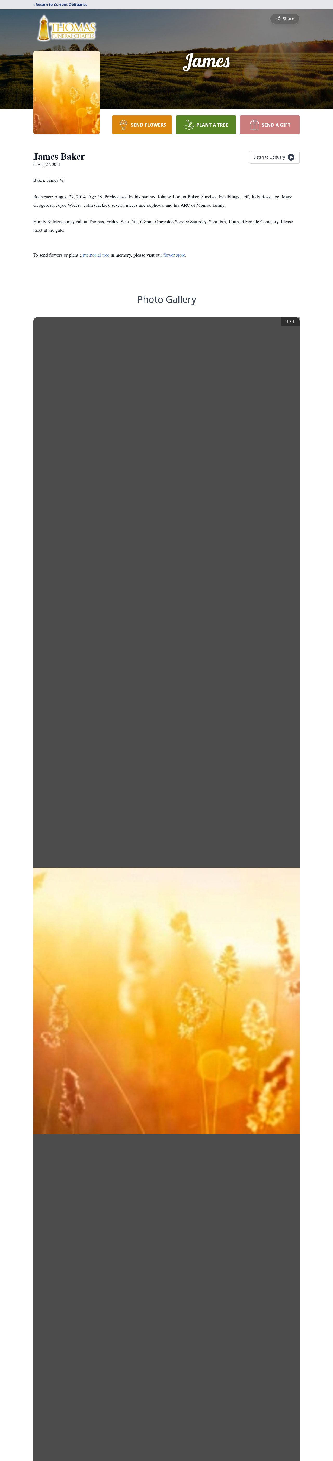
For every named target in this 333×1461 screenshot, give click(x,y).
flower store (174, 255)
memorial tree (96, 255)
